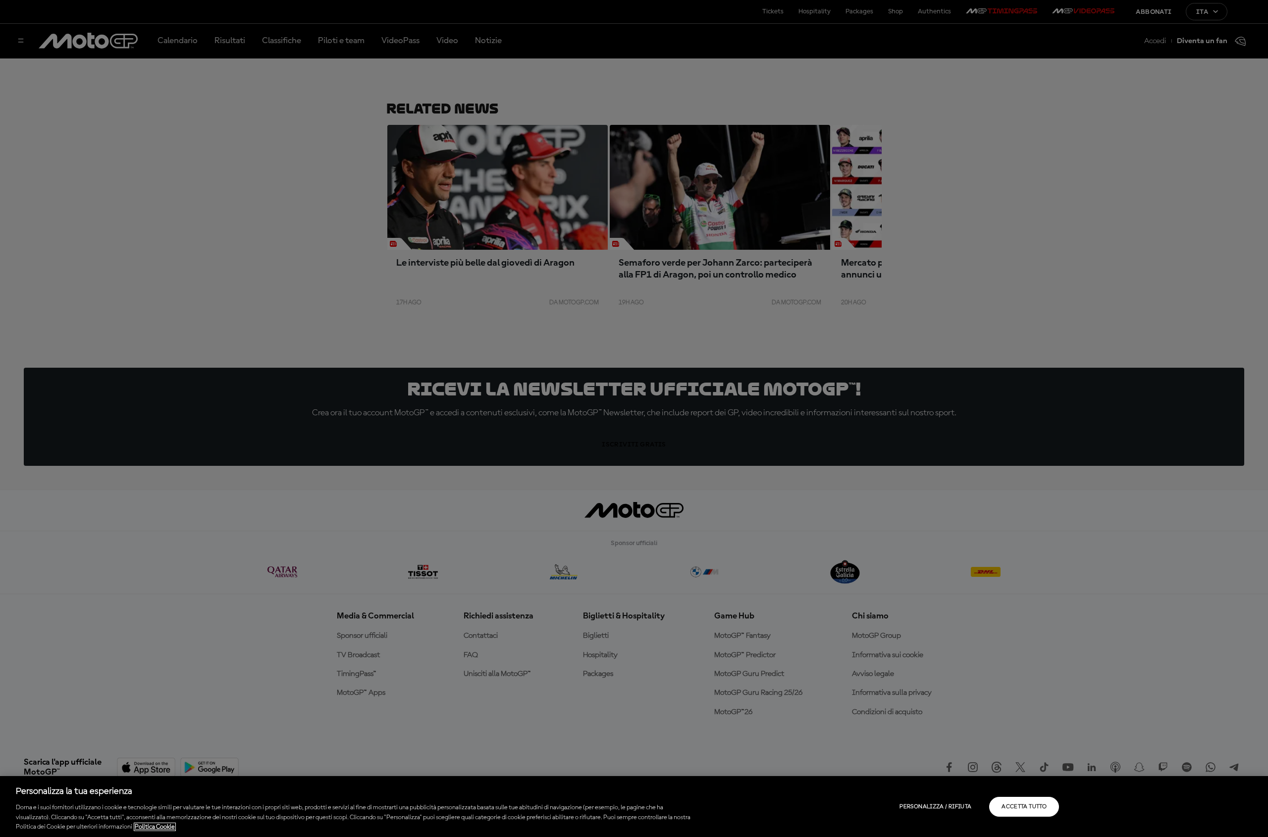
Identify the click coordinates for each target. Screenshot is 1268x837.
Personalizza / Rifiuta (935, 807)
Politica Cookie (155, 827)
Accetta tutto (1024, 807)
